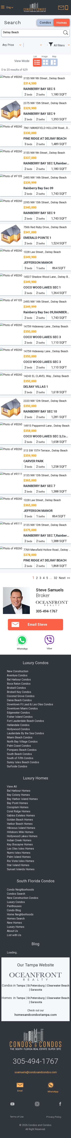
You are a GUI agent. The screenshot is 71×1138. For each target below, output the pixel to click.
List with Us (14, 935)
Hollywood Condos (18, 729)
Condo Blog (14, 910)
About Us (12, 931)
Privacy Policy (53, 1116)
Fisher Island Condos (20, 716)
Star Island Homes (18, 865)
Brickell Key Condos (19, 692)
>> (68, 578)
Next (62, 578)
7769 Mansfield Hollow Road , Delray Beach (47, 549)
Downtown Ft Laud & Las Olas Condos (30, 704)
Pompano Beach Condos (22, 749)
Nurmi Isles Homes (18, 852)
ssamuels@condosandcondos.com (35, 1072)
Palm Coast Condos (19, 745)
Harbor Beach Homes (20, 823)
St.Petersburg (36, 985)
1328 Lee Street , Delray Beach (42, 252)
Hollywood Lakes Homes (22, 836)
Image (45, 56)
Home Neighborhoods (20, 914)
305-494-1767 (46, 611)
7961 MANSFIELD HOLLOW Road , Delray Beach (47, 128)
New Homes (14, 922)
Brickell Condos (16, 687)
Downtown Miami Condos (22, 708)
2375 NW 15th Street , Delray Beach (45, 103)
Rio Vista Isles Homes (20, 861)
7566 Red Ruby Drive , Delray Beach (45, 227)
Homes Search (16, 918)
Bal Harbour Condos (19, 679)
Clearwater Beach (58, 985)
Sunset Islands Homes (20, 869)
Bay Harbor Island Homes (22, 799)
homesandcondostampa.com (35, 1015)
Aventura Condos (17, 675)
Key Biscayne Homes (20, 844)
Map (54, 56)
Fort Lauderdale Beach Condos (25, 721)
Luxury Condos (16, 902)
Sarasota (36, 989)
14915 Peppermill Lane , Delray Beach (46, 425)
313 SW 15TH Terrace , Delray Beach (45, 450)
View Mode (21, 61)
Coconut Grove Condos (20, 696)
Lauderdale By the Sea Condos (25, 733)
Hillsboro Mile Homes (20, 832)
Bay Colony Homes (18, 794)
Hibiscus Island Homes (21, 828)
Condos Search (16, 893)
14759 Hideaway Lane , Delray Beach (45, 326)
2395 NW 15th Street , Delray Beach (45, 202)
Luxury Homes (15, 926)
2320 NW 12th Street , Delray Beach (45, 401)
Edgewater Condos (18, 712)
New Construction (17, 671)
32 (55, 578)
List (35, 56)
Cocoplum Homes (17, 807)
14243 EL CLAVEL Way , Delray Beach (46, 376)
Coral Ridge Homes (18, 811)
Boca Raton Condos (19, 683)
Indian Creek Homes (19, 840)
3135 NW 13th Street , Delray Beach (45, 475)
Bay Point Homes (17, 803)
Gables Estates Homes (21, 815)
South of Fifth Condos (20, 758)
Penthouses (14, 906)
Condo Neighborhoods (20, 889)
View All (12, 786)
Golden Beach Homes (20, 819)
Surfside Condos (17, 766)
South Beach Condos (19, 754)
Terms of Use (16, 1116)
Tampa (20, 985)
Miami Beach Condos (19, 737)
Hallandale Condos (18, 725)
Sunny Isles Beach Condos (23, 762)
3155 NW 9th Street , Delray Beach (44, 78)
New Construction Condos (22, 898)
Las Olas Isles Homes (20, 848)
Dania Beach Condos (19, 700)
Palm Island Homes (19, 856)
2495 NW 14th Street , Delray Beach (45, 177)
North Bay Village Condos (22, 741)
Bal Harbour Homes (18, 790)
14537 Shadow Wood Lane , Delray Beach (47, 276)
